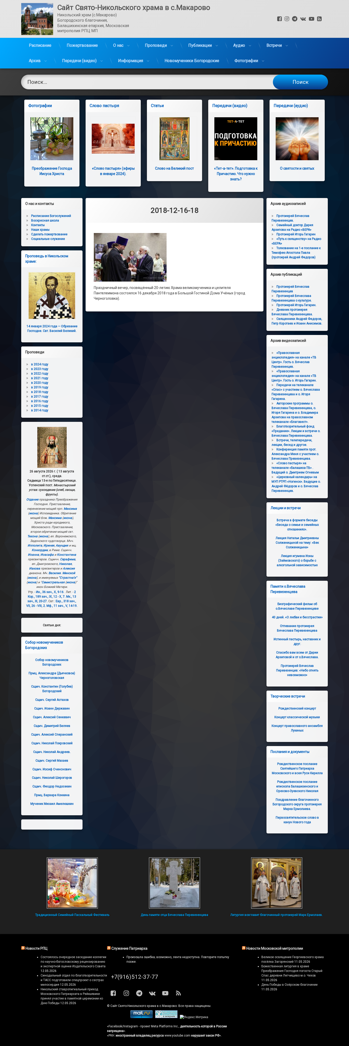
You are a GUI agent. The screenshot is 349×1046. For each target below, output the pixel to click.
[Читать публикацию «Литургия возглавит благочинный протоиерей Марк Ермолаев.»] (277, 883)
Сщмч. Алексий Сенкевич (52, 717)
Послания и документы (290, 752)
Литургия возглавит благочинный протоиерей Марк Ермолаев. (276, 915)
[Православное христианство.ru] (166, 1017)
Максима (70, 508)
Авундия (62, 545)
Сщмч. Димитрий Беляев (52, 726)
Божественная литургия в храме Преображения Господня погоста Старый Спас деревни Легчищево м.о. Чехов (291, 970)
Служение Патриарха (129, 948)
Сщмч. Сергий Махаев (52, 760)
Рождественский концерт (297, 708)
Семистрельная (53, 582)
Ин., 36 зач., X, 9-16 (50, 592)
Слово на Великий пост (174, 168)
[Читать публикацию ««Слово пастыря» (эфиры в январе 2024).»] (113, 138)
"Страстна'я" (68, 577)
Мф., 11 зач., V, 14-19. (61, 606)
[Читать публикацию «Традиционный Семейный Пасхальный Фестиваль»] (72, 883)
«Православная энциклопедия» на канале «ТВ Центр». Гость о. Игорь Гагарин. (294, 375)
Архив (35, 60)
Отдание (32, 499)
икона (33, 513)
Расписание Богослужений (51, 216)
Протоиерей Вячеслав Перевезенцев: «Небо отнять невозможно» (297, 670)
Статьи (157, 105)
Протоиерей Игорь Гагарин (296, 234)
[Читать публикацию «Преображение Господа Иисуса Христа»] (51, 138)
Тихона (32, 536)
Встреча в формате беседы (297, 524)
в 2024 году (39, 364)
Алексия (69, 568)
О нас (118, 45)
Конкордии (40, 550)
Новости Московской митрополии (274, 948)
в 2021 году (39, 378)
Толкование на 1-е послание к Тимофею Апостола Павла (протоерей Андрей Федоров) (296, 252)
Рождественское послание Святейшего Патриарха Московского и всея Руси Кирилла (297, 768)
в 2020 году (39, 383)
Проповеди (156, 45)
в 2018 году (39, 392)
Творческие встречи (288, 696)
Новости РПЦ (37, 948)
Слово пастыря (104, 105)
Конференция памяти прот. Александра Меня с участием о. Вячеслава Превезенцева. (295, 454)
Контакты (38, 225)
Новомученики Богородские (192, 60)
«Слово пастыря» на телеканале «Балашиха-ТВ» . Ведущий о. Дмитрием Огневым (295, 467)
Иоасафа (47, 554)
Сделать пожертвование (49, 234)
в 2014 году (39, 410)
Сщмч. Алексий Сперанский (52, 734)
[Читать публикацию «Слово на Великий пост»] (174, 138)
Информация (130, 60)
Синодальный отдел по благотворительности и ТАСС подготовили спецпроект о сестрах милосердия (74, 980)
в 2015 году (39, 406)
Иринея (48, 545)
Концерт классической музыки (297, 717)
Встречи (274, 45)
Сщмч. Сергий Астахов (52, 700)
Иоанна (33, 554)
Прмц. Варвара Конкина (51, 795)
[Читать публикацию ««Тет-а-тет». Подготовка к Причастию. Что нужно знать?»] (235, 138)
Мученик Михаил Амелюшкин (52, 804)
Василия (55, 573)
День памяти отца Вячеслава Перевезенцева (174, 915)
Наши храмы (40, 229)
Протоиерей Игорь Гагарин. (296, 305)
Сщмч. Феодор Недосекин (52, 786)
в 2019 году (39, 387)
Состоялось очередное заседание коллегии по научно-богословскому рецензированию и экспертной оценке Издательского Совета (73, 961)
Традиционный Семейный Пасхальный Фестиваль (72, 915)
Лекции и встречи (286, 508)
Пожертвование (82, 45)
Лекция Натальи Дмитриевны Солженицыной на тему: (297, 542)
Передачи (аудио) (291, 105)
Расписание (40, 45)
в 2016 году (39, 401)
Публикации (200, 45)
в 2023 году (39, 369)
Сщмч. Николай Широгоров (52, 778)
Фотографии (246, 60)
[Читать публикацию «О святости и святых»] (297, 138)
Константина (66, 554)
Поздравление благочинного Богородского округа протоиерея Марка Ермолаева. (297, 804)
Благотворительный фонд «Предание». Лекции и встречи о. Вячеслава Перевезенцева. (296, 431)
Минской (68, 573)
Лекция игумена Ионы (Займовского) (297, 560)
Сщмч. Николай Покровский (52, 743)
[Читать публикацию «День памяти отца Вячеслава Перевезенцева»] (174, 883)
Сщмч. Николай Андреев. (52, 752)
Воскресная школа (45, 220)
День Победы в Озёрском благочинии (289, 984)
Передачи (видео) (79, 60)
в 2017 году (39, 396)
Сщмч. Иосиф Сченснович (51, 769)
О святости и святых (297, 168)
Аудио (239, 45)
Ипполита (35, 545)
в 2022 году (39, 373)
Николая (65, 564)
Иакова (34, 568)
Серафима (67, 559)
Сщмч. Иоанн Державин (52, 708)
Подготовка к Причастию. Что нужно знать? (236, 173)
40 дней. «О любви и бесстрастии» (297, 617)
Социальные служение (48, 239)
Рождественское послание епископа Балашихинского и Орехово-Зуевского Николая (297, 786)
